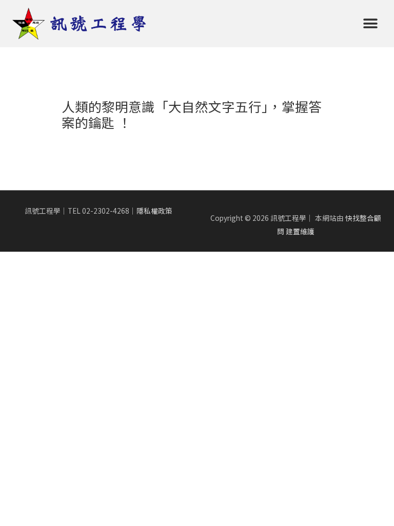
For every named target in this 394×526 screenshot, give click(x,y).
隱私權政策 (154, 210)
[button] (370, 23)
